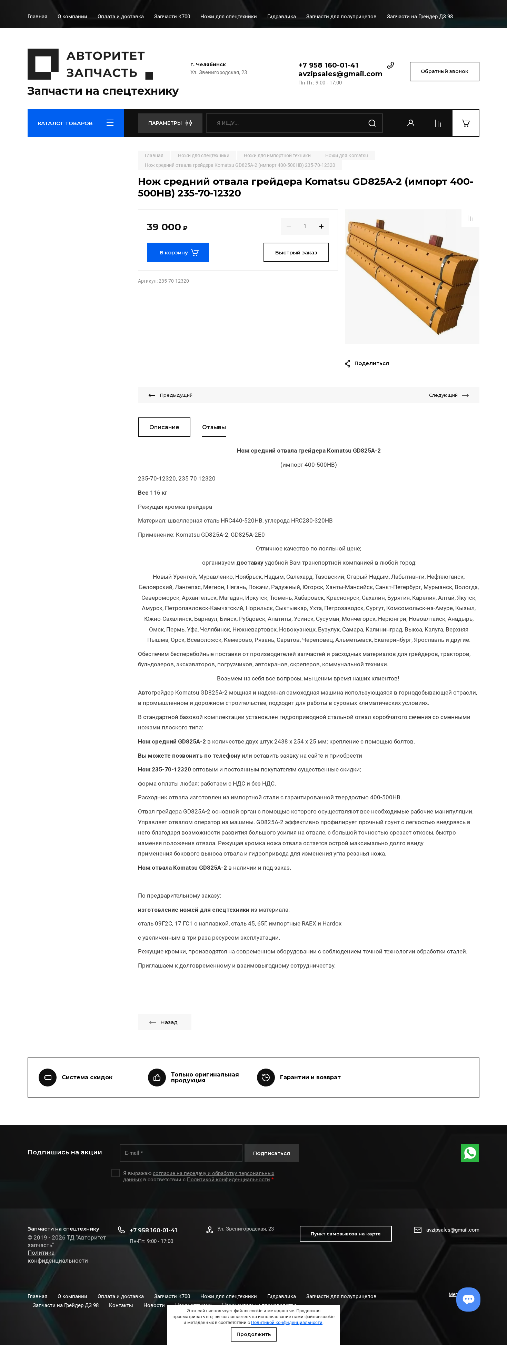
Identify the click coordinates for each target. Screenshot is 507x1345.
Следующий (443, 395)
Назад (169, 1022)
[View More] (463, 17)
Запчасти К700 (172, 16)
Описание (164, 427)
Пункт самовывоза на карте (346, 1233)
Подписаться (271, 1153)
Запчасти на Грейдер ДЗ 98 (420, 16)
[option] (412, 276)
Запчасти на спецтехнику (103, 91)
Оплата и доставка (121, 16)
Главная (37, 16)
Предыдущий (176, 395)
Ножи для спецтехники (228, 16)
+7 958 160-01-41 (328, 65)
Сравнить (470, 218)
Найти (372, 123)
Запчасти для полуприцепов (341, 16)
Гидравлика (281, 16)
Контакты (121, 1305)
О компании (72, 16)
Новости (154, 1305)
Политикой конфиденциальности (286, 1322)
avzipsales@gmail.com (340, 74)
